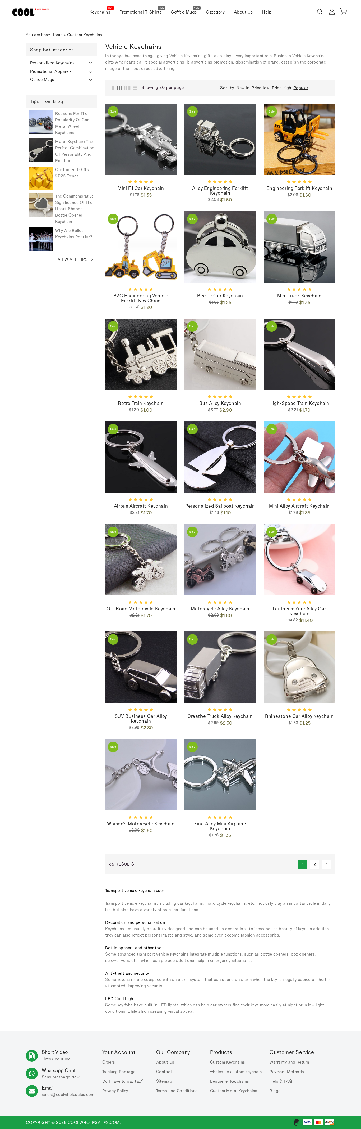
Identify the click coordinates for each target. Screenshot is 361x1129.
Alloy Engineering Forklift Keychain (220, 190)
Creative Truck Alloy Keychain (220, 716)
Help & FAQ (281, 1081)
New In (243, 88)
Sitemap (164, 1081)
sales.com (68, 1094)
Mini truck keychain (299, 295)
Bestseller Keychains (229, 1081)
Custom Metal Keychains (233, 1090)
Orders (108, 1062)
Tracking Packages (120, 1071)
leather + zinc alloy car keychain (299, 611)
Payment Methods (287, 1071)
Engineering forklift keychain (299, 188)
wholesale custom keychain (236, 1071)
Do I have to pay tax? (123, 1081)
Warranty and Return (289, 1062)
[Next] (326, 864)
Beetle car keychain (220, 295)
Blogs (275, 1090)
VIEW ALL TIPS (73, 259)
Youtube (63, 1059)
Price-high (281, 88)
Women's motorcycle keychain (140, 823)
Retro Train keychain (141, 403)
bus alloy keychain (220, 403)
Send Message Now (61, 1077)
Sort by (227, 88)
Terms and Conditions (177, 1090)
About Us (165, 1062)
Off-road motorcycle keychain (141, 608)
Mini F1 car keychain (141, 188)
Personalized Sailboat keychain (220, 506)
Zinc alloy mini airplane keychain (220, 826)
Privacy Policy (115, 1090)
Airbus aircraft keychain (141, 506)
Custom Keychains (227, 1062)
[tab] (61, 63)
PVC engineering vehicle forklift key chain (141, 298)
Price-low (261, 88)
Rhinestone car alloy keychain (299, 716)
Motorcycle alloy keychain (220, 608)
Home (56, 35)
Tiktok (48, 1059)
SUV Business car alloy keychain (141, 718)
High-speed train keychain (299, 403)
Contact (164, 1071)
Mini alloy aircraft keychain (299, 506)
